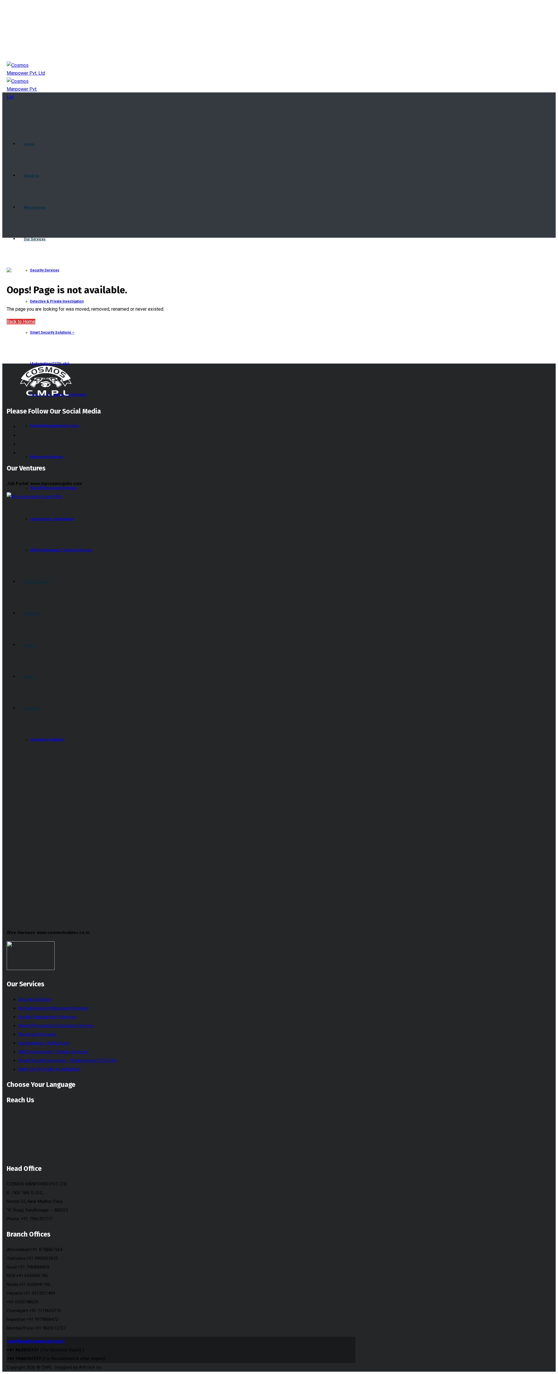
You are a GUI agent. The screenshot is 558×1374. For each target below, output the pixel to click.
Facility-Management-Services (47, 1016)
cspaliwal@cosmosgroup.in (36, 1341)
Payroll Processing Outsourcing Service (55, 1025)
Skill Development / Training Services (53, 1051)
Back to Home (21, 321)
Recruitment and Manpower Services (53, 1008)
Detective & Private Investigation (49, 1069)
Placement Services (37, 1034)
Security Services (34, 999)
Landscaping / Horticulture (43, 1043)
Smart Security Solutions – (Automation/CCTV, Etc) (67, 1060)
